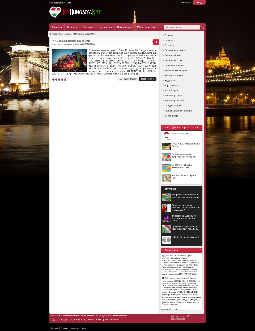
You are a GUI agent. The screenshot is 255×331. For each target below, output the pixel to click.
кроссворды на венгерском (187, 281)
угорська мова (183, 292)
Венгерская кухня (173, 60)
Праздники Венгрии (174, 65)
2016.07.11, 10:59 (87, 44)
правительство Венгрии (187, 285)
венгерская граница (188, 269)
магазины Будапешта (171, 283)
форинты (172, 300)
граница (193, 278)
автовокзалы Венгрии (176, 267)
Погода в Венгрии (173, 106)
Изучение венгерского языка (174, 258)
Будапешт (166, 256)
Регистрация (185, 3)
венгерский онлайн (170, 274)
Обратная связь (146, 27)
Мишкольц (194, 263)
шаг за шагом (176, 302)
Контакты (74, 328)
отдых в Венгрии (169, 285)
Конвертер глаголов (174, 101)
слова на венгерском (187, 289)
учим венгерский (171, 297)
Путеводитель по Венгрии (84, 12)
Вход (199, 2)
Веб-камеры (124, 27)
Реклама (64, 328)
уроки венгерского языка (187, 294)
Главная (57, 27)
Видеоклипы (171, 80)
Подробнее (146, 79)
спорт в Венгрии (169, 292)
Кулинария (105, 27)
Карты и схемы (172, 85)
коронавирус (167, 281)
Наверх (53, 319)
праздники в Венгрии (188, 287)
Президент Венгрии (184, 265)
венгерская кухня (169, 271)
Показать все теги (170, 304)
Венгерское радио (174, 75)
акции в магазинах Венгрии (177, 268)
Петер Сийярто (168, 265)
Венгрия (175, 255)
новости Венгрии (188, 283)
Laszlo (69, 44)
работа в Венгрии (169, 289)
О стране (88, 27)
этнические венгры (190, 302)
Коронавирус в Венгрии (178, 263)
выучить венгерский (179, 278)
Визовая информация (175, 50)
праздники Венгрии (170, 287)
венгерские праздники (187, 271)
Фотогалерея (171, 90)
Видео (83, 328)
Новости (72, 27)
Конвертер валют (173, 95)
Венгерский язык (173, 55)
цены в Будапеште (185, 300)
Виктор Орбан (186, 256)
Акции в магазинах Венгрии (178, 111)
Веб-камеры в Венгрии (176, 70)
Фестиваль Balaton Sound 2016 (73, 40)
